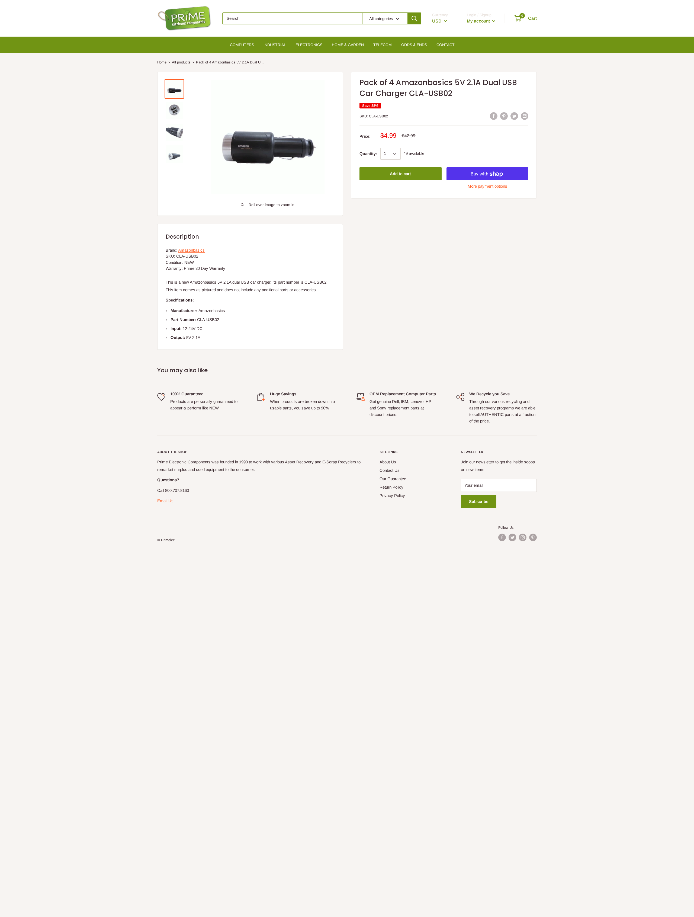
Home (161, 62)
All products (181, 62)
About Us (388, 462)
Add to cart (400, 174)
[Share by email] (524, 116)
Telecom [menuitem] (382, 45)
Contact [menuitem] (445, 45)
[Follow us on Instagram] (522, 537)
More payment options (487, 186)
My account (479, 21)
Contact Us (390, 470)
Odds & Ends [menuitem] (414, 45)
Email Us (165, 500)
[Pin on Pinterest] (504, 116)
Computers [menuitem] (242, 45)
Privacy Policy (392, 495)
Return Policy (391, 487)
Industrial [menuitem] (275, 45)
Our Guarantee (393, 478)
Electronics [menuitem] (308, 45)
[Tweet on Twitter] (514, 116)
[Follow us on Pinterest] (533, 537)
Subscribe (478, 501)
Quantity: (368, 154)
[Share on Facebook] (493, 116)
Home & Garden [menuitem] (348, 45)
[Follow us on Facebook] (502, 537)
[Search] (414, 18)
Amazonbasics (191, 250)
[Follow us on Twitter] (512, 537)
